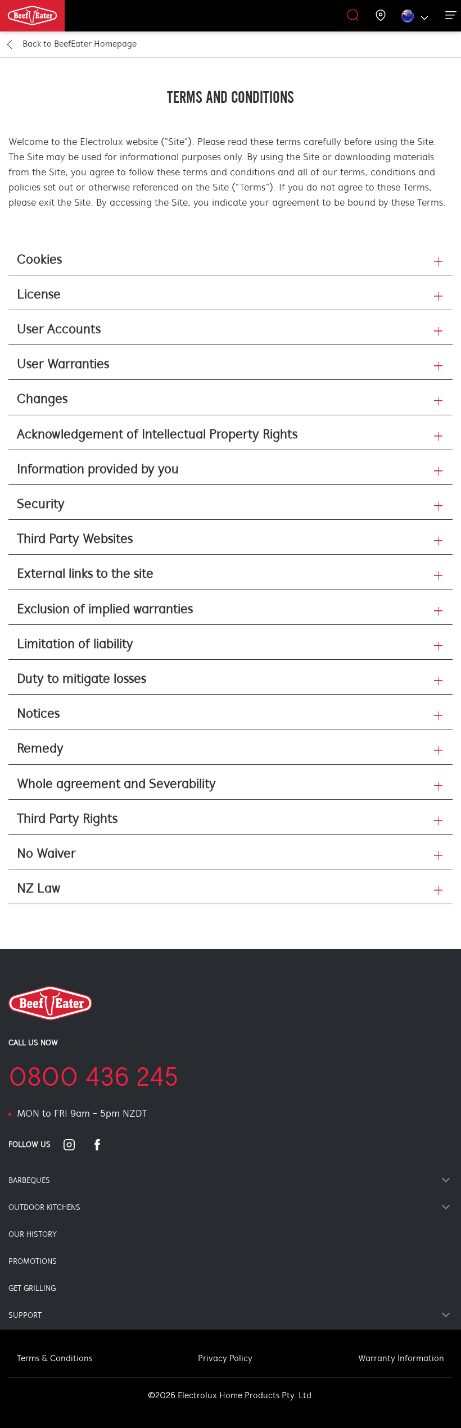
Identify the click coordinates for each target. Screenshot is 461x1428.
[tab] (230, 258)
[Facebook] (104, 1144)
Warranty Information (401, 1358)
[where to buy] (381, 16)
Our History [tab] (32, 1235)
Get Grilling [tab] (32, 1289)
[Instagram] (76, 1144)
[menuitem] (46, 15)
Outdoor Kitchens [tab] (44, 1208)
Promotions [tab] (32, 1262)
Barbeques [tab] (29, 1181)
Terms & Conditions (54, 1358)
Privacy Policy (225, 1358)
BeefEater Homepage (79, 44)
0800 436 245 (93, 1079)
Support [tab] (25, 1316)
